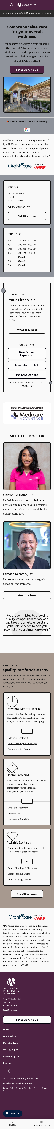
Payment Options (27, 374)
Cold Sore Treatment (18, 738)
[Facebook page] (5, 1071)
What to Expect (27, 329)
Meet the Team (26, 595)
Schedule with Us (27, 69)
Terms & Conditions (24, 1088)
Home (6, 1029)
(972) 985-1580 (23, 207)
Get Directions (27, 216)
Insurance (8, 1063)
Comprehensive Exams (19, 749)
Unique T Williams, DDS (18, 495)
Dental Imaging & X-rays (19, 879)
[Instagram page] (10, 1071)
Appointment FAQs (27, 365)
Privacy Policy (9, 1088)
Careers (37, 1088)
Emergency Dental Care (19, 819)
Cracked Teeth (15, 813)
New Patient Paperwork (27, 353)
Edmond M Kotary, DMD (19, 574)
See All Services (27, 894)
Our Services (9, 1036)
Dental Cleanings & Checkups (22, 743)
